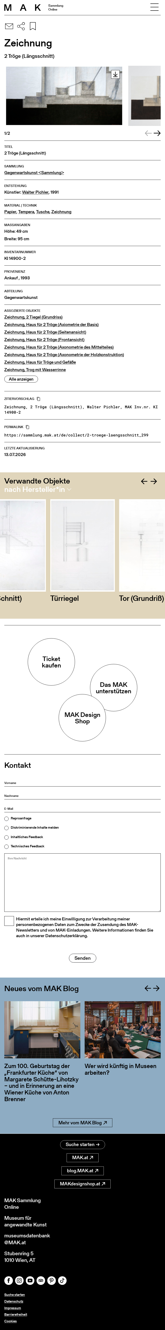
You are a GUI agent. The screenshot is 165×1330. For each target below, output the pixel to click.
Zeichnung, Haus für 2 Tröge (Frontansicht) (44, 339)
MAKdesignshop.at (80, 1183)
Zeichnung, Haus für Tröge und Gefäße (40, 362)
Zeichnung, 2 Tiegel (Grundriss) (33, 317)
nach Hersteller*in (34, 489)
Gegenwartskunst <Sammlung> (34, 172)
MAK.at (80, 1157)
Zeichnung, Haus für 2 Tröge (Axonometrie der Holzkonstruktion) (64, 354)
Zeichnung (61, 211)
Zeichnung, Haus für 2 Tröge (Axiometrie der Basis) (51, 324)
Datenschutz (13, 1301)
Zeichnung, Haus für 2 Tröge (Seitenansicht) (45, 332)
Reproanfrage (21, 818)
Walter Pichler (35, 192)
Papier (10, 211)
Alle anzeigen (21, 379)
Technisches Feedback (27, 846)
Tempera (26, 211)
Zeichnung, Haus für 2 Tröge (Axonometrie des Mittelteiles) (59, 347)
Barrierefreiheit (15, 1314)
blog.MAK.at (80, 1170)
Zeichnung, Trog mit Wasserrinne (35, 369)
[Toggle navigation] (154, 7)
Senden (83, 958)
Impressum (12, 1308)
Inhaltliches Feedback (27, 837)
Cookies (10, 1321)
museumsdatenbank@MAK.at (27, 1239)
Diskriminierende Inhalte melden (35, 827)
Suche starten (80, 1144)
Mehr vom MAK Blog (80, 1122)
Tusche (42, 211)
